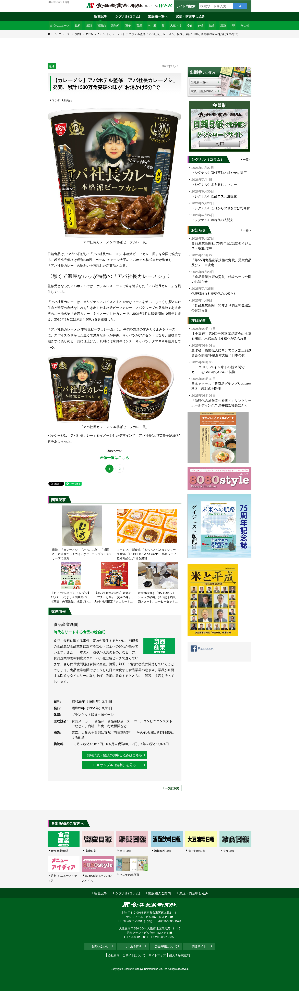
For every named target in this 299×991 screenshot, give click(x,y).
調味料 (115, 25)
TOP (50, 34)
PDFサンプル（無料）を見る (114, 764)
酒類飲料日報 (162, 851)
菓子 (128, 25)
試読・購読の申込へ (204, 91)
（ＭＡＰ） (163, 917)
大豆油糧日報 (196, 851)
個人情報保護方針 (180, 955)
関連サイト (199, 946)
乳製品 (101, 25)
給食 (212, 25)
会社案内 (113, 955)
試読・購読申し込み (190, 16)
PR (233, 25)
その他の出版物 (130, 874)
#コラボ (55, 100)
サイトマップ (157, 955)
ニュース (64, 34)
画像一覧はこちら (114, 457)
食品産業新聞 (59, 851)
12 (99, 34)
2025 (89, 34)
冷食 (190, 25)
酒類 (89, 25)
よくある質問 (133, 946)
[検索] (240, 6)
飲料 (78, 25)
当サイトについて (134, 955)
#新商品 (67, 100)
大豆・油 (175, 25)
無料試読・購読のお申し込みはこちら (114, 755)
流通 (223, 25)
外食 (201, 25)
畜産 (139, 25)
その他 (245, 25)
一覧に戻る (172, 788)
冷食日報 (228, 851)
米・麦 (152, 25)
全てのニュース (60, 25)
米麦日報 (125, 851)
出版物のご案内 (159, 893)
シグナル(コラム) (127, 16)
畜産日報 (91, 851)
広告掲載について (166, 946)
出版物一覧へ (158, 16)
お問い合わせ (100, 946)
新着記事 (100, 16)
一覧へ (247, 159)
